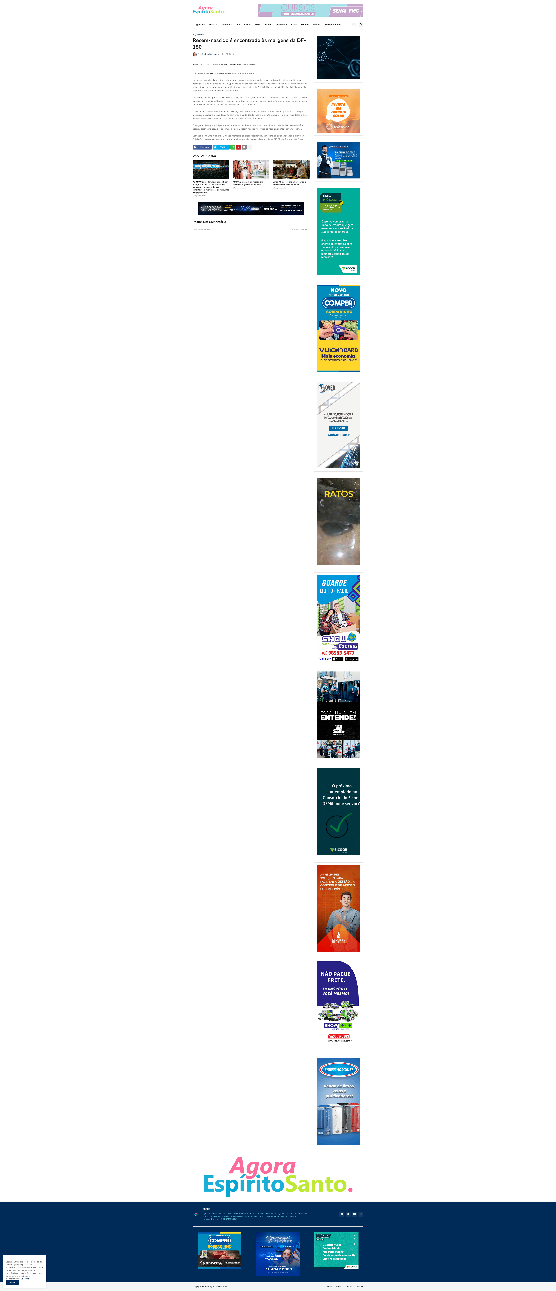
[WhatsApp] (232, 147)
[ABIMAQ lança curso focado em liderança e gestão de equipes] (251, 169)
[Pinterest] (238, 147)
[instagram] (361, 1214)
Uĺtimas (226, 24)
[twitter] (348, 1214)
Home (329, 1286)
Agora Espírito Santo (218, 1286)
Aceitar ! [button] (12, 1282)
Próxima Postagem (299, 229)
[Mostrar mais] (249, 147)
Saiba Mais (25, 1278)
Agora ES (200, 24)
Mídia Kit (359, 1286)
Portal (212, 24)
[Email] (244, 147)
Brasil (294, 24)
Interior (268, 24)
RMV (257, 24)
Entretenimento (333, 24)
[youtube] (354, 1214)
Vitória (247, 24)
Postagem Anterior (202, 229)
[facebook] (341, 1214)
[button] (353, 24)
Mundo (305, 24)
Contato (348, 1286)
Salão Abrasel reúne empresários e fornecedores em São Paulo (289, 183)
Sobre (338, 1286)
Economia (281, 24)
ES (238, 24)
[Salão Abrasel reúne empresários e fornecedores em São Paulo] (291, 169)
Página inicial (198, 35)
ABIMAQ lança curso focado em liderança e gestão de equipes (248, 183)
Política (317, 24)
